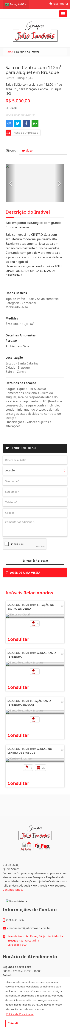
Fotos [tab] (12, 150)
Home (9, 52)
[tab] (35, 448)
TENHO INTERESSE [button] (23, 448)
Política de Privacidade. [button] (20, 1014)
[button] (10, 183)
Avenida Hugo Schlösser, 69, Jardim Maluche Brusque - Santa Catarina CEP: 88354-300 (35, 940)
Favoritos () (60, 3)
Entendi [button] (13, 1023)
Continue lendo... (13, 889)
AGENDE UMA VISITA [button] (24, 573)
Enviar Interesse (35, 560)
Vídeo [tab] (28, 150)
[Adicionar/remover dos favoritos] (62, 606)
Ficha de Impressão (25, 132)
